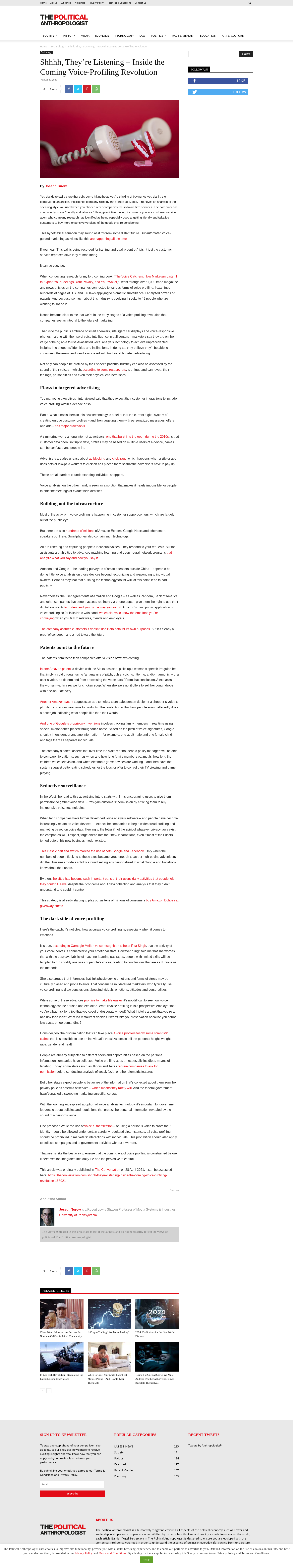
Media (85, 35)
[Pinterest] (87, 89)
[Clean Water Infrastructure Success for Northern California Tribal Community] (62, 1314)
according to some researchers (104, 369)
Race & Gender (183, 35)
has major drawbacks (70, 426)
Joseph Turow (56, 186)
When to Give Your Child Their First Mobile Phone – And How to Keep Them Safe (107, 1378)
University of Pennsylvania (78, 1215)
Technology (124, 35)
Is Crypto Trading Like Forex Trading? (109, 1332)
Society (48, 35)
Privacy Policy (96, 2)
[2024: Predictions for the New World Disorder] (157, 1314)
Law (142, 35)
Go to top (174, 1190)
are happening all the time (108, 238)
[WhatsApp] (96, 89)
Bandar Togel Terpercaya (127, 1538)
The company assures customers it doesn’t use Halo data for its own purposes (95, 629)
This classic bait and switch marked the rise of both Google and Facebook (92, 851)
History (69, 35)
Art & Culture (233, 35)
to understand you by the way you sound (92, 607)
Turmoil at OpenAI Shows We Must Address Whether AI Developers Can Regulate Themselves (154, 1378)
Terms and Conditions (119, 2)
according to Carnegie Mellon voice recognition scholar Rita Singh (99, 945)
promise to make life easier (103, 1000)
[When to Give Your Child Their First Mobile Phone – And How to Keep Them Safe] (109, 1357)
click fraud (119, 458)
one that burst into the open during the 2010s (137, 436)
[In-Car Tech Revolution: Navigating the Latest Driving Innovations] (62, 1357)
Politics (157, 35)
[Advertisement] (172, 20)
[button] (250, 2)
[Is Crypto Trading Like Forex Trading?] (109, 1314)
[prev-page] (42, 1390)
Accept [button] (146, 1559)
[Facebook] (69, 89)
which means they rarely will (112, 1088)
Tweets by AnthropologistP (205, 1445)
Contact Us (140, 2)
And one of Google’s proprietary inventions (70, 723)
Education (208, 35)
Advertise (80, 2)
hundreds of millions (80, 530)
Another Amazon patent (56, 701)
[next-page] (48, 1390)
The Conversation (107, 1169)
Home (43, 2)
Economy (102, 35)
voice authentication (98, 1126)
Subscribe (66, 2)
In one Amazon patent (55, 669)
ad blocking (97, 458)
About (53, 2)
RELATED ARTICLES (55, 1290)
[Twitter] (78, 89)
